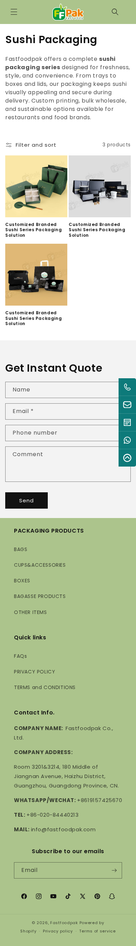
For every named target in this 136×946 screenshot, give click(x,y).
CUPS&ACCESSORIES (40, 564)
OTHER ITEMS (30, 612)
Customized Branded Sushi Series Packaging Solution (33, 230)
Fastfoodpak (64, 922)
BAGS (20, 549)
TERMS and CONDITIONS (45, 687)
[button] (14, 11)
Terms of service (97, 931)
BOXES (22, 580)
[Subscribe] (114, 870)
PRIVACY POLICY (34, 671)
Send (26, 500)
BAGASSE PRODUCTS (40, 596)
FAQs (20, 656)
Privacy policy (58, 931)
